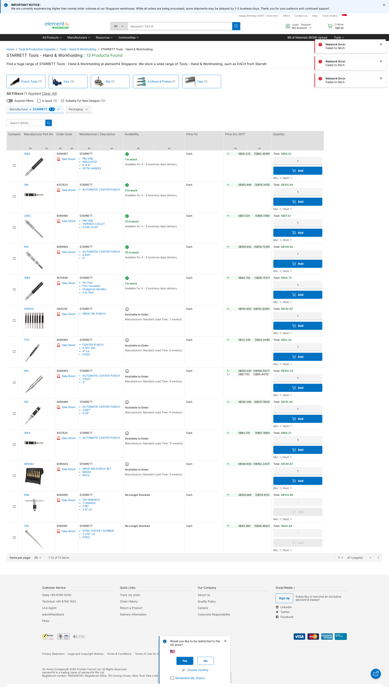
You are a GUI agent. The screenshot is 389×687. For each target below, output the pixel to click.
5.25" (85, 413)
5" (83, 258)
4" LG (86, 351)
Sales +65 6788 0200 (56, 595)
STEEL (86, 354)
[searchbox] (179, 26)
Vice (66, 81)
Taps (200, 81)
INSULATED (89, 161)
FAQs (45, 621)
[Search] (236, 26)
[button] (51, 37)
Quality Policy (207, 601)
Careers (203, 608)
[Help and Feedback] (376, 674)
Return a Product (131, 608)
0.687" (86, 410)
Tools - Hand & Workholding (78, 49)
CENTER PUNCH (93, 344)
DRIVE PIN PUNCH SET (96, 468)
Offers (286, 15)
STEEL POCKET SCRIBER (98, 530)
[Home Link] (57, 26)
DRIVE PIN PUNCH (94, 313)
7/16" (85, 506)
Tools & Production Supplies (36, 49)
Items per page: (20, 557)
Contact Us (301, 15)
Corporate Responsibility (214, 614)
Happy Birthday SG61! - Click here (258, 15)
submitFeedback (53, 614)
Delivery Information (133, 614)
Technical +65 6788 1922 (59, 601)
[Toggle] (9, 100)
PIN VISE (87, 158)
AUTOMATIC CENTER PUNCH (101, 189)
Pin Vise (87, 282)
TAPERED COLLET (93, 223)
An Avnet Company (54, 669)
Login (295, 24)
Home (10, 49)
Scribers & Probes (159, 81)
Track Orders (329, 15)
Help (314, 15)
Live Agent (49, 608)
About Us (204, 595)
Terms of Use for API (148, 653)
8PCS (85, 475)
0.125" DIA (88, 347)
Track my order (130, 595)
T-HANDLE (89, 503)
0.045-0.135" (90, 227)
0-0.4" (86, 165)
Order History (129, 601)
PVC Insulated (91, 285)
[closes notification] (384, 5)
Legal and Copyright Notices (86, 653)
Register (306, 24)
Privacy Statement (53, 653)
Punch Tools (29, 81)
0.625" (86, 254)
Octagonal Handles (94, 289)
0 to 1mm (88, 292)
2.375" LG (88, 534)
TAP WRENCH (91, 499)
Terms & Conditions (119, 653)
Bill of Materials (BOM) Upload (307, 37)
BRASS (86, 472)
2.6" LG (87, 509)
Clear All (49, 93)
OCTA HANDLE (91, 168)
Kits (108, 81)
